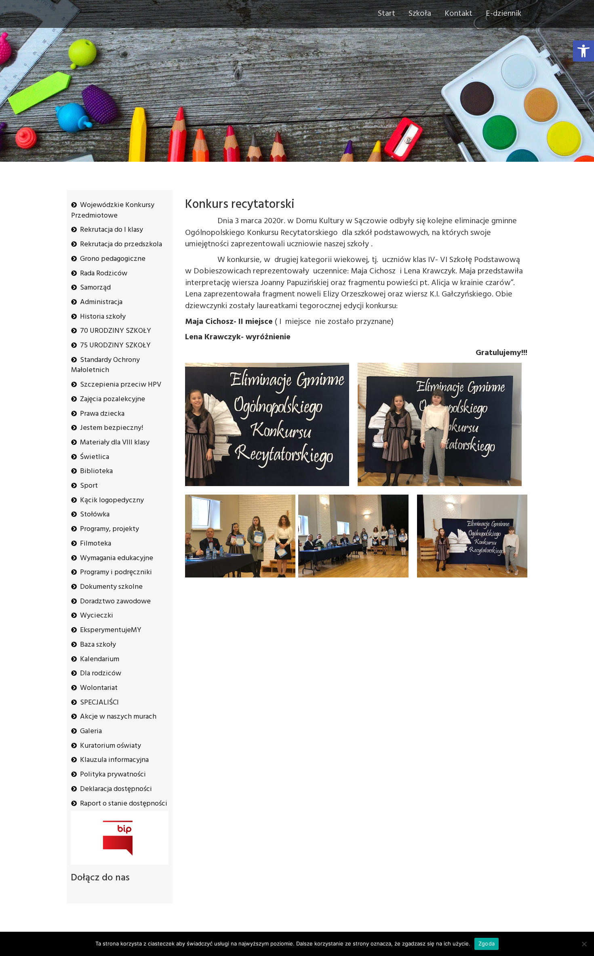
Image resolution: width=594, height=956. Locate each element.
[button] (583, 50)
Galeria (91, 731)
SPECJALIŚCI (99, 703)
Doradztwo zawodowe (115, 601)
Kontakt (458, 13)
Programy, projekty (109, 529)
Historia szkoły (103, 317)
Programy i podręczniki (116, 572)
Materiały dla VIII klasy (115, 442)
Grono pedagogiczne (112, 259)
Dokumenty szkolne (111, 587)
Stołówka (95, 514)
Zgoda (486, 943)
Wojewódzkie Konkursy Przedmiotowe (112, 210)
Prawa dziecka (102, 414)
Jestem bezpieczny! (111, 428)
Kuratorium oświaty (110, 746)
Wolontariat (99, 688)
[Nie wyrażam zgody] (584, 944)
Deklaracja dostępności (116, 789)
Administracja (101, 302)
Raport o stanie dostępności (123, 804)
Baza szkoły (98, 645)
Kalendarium (99, 659)
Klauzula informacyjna (114, 760)
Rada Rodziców (103, 273)
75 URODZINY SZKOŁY (115, 345)
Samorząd (95, 288)
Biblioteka (96, 471)
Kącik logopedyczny (112, 500)
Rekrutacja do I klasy (111, 230)
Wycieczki (96, 616)
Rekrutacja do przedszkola (121, 244)
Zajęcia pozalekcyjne (112, 399)
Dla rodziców (100, 673)
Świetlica (94, 457)
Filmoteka (95, 544)
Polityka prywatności (113, 774)
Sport (89, 486)
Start (386, 13)
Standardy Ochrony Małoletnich (105, 365)
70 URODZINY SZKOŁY (115, 331)
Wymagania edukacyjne (116, 558)
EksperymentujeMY (110, 630)
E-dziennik (503, 13)
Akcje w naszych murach (118, 717)
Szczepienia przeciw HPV (120, 385)
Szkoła (420, 13)
